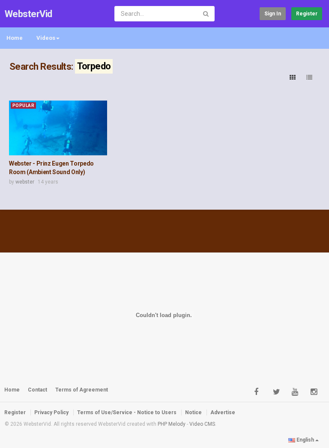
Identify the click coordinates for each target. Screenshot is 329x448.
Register (306, 14)
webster (24, 182)
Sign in (272, 14)
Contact (37, 390)
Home (14, 38)
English (305, 440)
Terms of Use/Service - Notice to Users (126, 412)
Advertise (222, 412)
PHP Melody (171, 424)
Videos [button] (45, 38)
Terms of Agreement (81, 390)
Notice (193, 412)
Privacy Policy (51, 412)
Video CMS (202, 424)
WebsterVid (28, 14)
